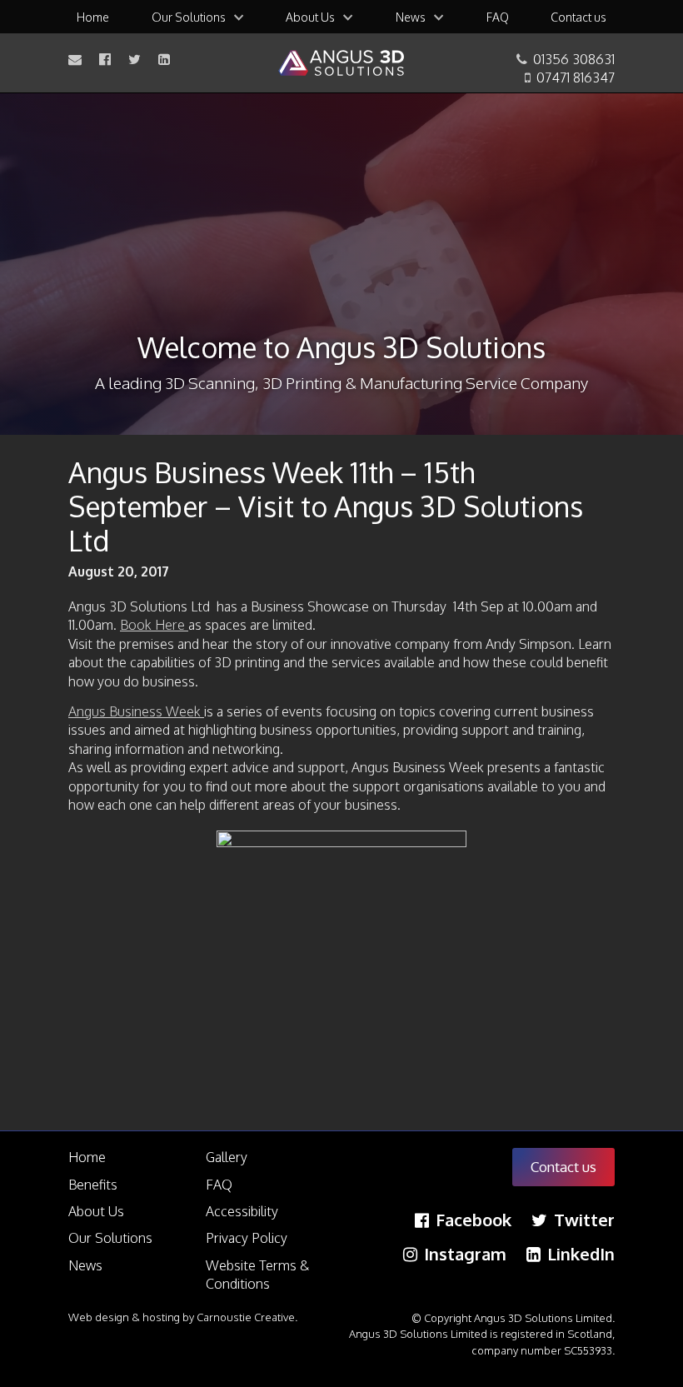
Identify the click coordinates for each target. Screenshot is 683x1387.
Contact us (578, 17)
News (411, 17)
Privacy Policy (246, 1238)
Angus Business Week (136, 711)
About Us (310, 17)
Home (93, 17)
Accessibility (242, 1211)
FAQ (497, 17)
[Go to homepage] (341, 63)
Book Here (154, 624)
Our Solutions (189, 17)
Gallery (226, 1157)
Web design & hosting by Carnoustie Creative (181, 1317)
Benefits (92, 1184)
